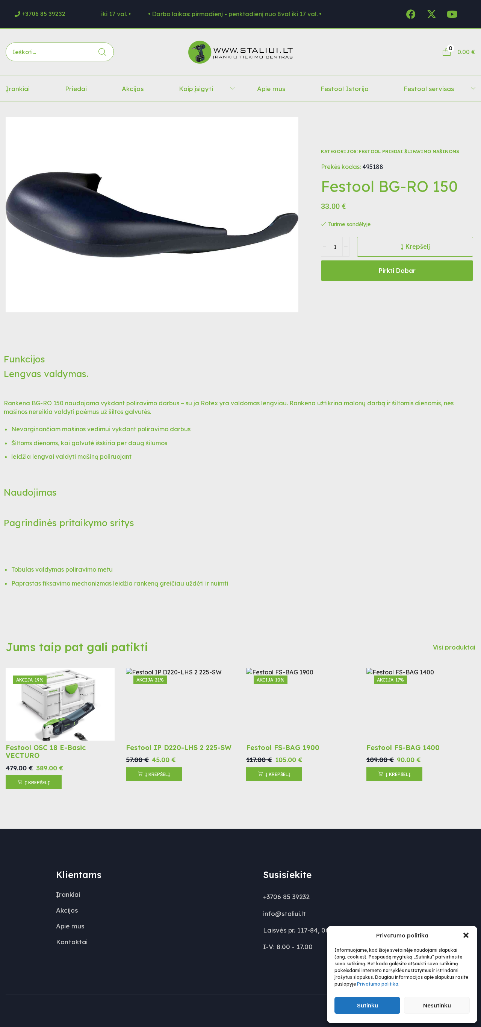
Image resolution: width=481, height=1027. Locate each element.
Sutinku (367, 1005)
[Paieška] (102, 52)
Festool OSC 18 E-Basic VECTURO (46, 751)
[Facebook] (410, 14)
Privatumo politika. (378, 984)
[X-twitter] (431, 14)
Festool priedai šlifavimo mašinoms (409, 151)
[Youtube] (452, 14)
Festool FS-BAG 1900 (282, 747)
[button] (466, 935)
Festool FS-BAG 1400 (403, 747)
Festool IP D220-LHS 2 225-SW (178, 747)
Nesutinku (437, 1005)
